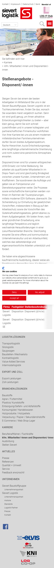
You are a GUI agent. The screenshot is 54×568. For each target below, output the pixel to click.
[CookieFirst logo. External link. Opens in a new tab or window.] (3, 268)
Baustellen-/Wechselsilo (14, 354)
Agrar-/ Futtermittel (12, 399)
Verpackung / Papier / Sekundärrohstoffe (23, 417)
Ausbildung (8, 441)
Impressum (16, 4)
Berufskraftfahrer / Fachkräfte (17, 434)
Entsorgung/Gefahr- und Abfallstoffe (21, 406)
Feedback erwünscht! (13, 472)
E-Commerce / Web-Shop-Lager (18, 420)
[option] (27, 42)
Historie (7, 500)
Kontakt (5, 4)
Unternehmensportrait (13, 489)
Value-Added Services (13, 361)
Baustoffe (7, 395)
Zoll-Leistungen (10, 382)
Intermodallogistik (11, 365)
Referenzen (8, 461)
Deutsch (6, 25)
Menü (50, 23)
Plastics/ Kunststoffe (13, 402)
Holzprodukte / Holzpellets (16, 413)
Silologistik (8, 347)
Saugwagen (8, 350)
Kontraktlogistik (10, 358)
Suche (43, 24)
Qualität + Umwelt (11, 465)
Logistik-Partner (11, 508)
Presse (5, 458)
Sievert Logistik (10, 493)
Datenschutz (28, 4)
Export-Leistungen (11, 378)
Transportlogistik (11, 343)
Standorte (8, 504)
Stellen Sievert (9, 444)
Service (6, 468)
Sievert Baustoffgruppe (14, 485)
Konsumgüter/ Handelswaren (17, 409)
